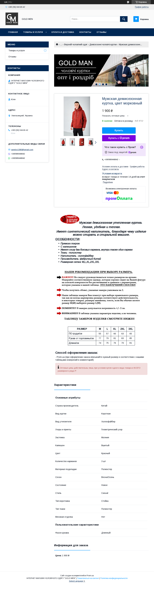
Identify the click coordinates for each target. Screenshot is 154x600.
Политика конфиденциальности (114, 578)
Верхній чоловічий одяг (75, 44)
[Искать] (124, 19)
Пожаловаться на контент (88, 578)
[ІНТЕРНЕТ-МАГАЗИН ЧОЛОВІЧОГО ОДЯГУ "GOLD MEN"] (11, 24)
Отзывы (101, 32)
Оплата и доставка (62, 32)
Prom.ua (90, 576)
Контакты (85, 32)
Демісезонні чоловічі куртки (103, 44)
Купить (119, 130)
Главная (13, 32)
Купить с (113, 138)
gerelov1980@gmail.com (22, 149)
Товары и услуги (33, 32)
